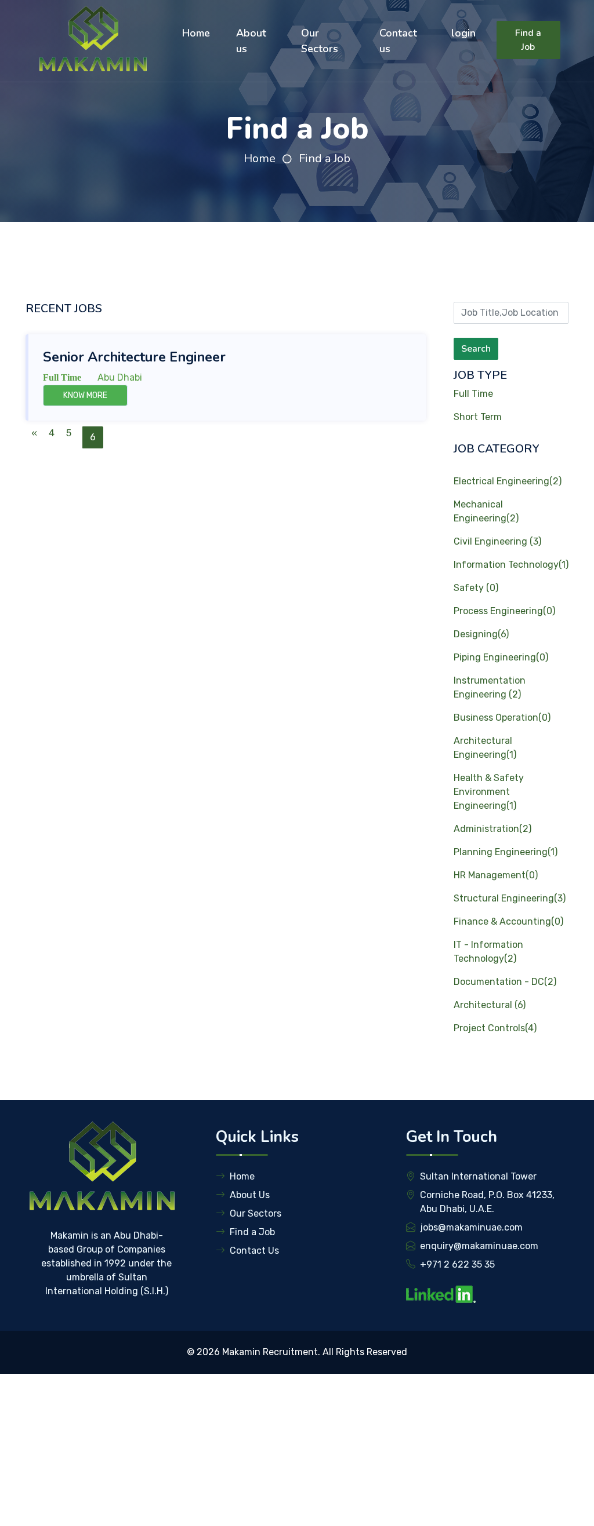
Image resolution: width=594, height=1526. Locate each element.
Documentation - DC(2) (505, 981)
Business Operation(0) (502, 717)
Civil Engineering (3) (497, 541)
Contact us (398, 41)
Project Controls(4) (495, 1028)
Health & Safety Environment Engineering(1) (489, 791)
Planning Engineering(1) (505, 851)
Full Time (473, 393)
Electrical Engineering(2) (508, 481)
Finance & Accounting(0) (508, 921)
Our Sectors (319, 41)
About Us (250, 1194)
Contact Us (254, 1250)
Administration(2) (492, 828)
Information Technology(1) (511, 564)
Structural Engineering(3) (510, 898)
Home (196, 33)
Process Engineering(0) (504, 610)
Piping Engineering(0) (501, 657)
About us (251, 41)
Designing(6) (481, 634)
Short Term (478, 416)
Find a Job (528, 40)
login (463, 33)
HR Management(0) (496, 875)
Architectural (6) (490, 1004)
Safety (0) (476, 587)
